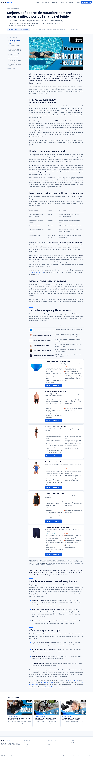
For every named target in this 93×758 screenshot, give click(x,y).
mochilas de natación (47, 682)
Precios (72, 745)
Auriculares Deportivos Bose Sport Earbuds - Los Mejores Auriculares (71, 718)
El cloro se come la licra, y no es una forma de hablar (15, 42)
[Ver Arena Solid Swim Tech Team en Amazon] (31, 345)
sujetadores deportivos (36, 272)
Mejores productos (15, 8)
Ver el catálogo (74, 743)
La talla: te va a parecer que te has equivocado (14, 61)
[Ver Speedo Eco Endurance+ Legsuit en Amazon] (31, 350)
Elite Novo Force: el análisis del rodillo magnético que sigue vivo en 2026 (45, 718)
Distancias (54, 2)
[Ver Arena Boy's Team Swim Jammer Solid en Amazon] (31, 355)
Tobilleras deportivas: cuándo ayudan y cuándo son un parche (19, 718)
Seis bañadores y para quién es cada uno (14, 57)
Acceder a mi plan (75, 747)
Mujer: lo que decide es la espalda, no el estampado (14, 50)
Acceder (78, 2)
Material (71, 2)
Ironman (26, 749)
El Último (6, 2)
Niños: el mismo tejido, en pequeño (14, 53)
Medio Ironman (28, 747)
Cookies (78, 755)
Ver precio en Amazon (52, 385)
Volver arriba (11, 68)
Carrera (49, 747)
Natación (50, 743)
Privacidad (72, 755)
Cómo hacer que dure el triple (14, 65)
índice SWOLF (47, 687)
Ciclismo (50, 745)
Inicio (8, 8)
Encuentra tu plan (86, 2)
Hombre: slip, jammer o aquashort (14, 46)
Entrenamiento (45, 2)
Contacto (90, 755)
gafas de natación (73, 680)
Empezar (38, 2)
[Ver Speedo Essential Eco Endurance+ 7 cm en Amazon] (31, 330)
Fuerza (49, 749)
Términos (84, 755)
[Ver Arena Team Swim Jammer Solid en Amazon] (31, 335)
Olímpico (26, 745)
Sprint (25, 743)
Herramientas (64, 2)
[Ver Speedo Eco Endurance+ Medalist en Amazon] (31, 340)
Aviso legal (65, 755)
